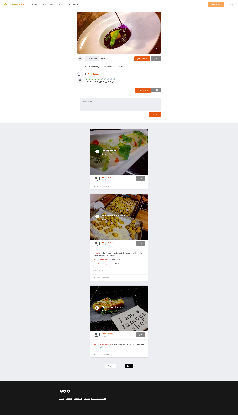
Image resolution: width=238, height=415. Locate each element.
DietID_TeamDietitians (102, 259)
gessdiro (96, 253)
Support (69, 398)
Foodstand (15, 4)
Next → (129, 366)
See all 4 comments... (101, 270)
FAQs (62, 398)
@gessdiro (109, 264)
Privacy (87, 398)
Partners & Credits (98, 398)
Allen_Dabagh (93, 74)
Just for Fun (92, 58)
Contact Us (78, 398)
